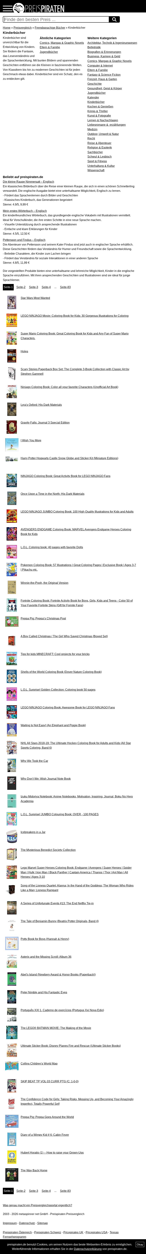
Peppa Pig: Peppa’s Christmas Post (43, 618)
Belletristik (94, 47)
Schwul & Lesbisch (99, 156)
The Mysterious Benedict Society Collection (48, 849)
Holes (24, 351)
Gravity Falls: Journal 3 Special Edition (45, 422)
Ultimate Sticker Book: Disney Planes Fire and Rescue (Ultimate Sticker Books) (71, 1045)
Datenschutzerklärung (88, 1248)
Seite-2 (20, 287)
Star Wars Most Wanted (35, 297)
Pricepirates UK (73, 1232)
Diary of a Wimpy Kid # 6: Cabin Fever (45, 1134)
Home (7, 27)
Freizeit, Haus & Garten (102, 79)
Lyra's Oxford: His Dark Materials (41, 404)
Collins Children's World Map (39, 1063)
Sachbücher (95, 152)
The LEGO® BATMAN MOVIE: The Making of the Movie (56, 1027)
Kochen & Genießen (100, 106)
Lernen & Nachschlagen (102, 120)
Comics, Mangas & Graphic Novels (109, 60)
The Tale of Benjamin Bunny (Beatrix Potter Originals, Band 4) (60, 921)
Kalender (93, 97)
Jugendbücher (96, 92)
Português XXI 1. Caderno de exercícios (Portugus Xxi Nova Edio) (62, 1010)
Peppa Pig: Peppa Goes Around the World (47, 1117)
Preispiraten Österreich (17, 1232)
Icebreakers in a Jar (33, 832)
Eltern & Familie (97, 70)
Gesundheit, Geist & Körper (104, 88)
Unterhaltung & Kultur (101, 165)
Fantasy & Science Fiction (104, 74)
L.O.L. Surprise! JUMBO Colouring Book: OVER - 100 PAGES (60, 814)
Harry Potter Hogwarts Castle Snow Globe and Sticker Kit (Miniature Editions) (69, 458)
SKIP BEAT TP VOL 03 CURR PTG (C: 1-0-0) (50, 1081)
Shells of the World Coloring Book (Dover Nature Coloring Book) (61, 671)
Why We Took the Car (34, 760)
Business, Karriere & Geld (103, 56)
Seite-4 (46, 287)
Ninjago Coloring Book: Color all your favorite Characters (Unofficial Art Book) (69, 387)
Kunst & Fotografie (99, 115)
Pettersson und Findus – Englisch (24, 239)
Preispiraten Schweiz (47, 1232)
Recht (91, 138)
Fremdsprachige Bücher (50, 27)
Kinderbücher (96, 101)
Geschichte (94, 83)
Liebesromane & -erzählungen (106, 124)
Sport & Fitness (97, 161)
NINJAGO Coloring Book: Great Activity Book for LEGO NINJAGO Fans (65, 476)
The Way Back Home (34, 1170)
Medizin (92, 129)
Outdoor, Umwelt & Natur (103, 133)
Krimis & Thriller (97, 111)
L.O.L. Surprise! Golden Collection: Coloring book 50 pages (58, 689)
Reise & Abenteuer (99, 143)
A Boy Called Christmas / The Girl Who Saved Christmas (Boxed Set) (64, 636)
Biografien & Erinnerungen (104, 51)
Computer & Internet (100, 65)
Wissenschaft (95, 170)
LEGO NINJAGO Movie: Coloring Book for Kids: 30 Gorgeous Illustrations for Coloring (75, 315)
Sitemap (42, 1223)
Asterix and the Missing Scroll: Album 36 (46, 956)
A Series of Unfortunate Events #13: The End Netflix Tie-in (57, 903)
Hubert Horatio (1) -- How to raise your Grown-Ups (52, 1152)
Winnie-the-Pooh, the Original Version (44, 582)
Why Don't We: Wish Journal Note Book (46, 778)
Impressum (10, 1223)
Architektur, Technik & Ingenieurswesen (112, 42)
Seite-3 (33, 287)
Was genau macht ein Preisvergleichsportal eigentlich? (37, 1205)
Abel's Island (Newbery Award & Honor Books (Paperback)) (58, 974)
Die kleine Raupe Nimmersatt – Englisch (28, 181)
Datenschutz (27, 1223)
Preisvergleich (23, 27)
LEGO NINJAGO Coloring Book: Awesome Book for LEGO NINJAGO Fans (68, 707)
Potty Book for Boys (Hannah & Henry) (45, 938)
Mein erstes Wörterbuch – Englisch (25, 210)
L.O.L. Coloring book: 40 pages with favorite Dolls (52, 547)
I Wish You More (31, 440)
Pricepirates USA (96, 1232)
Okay (140, 1244)
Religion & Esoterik (99, 147)
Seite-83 (65, 287)
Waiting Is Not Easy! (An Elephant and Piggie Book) (53, 725)
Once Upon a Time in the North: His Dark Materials (52, 493)
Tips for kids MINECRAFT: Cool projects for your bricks (55, 654)
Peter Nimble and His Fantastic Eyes (44, 992)
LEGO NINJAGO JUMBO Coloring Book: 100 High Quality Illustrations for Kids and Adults (77, 511)
